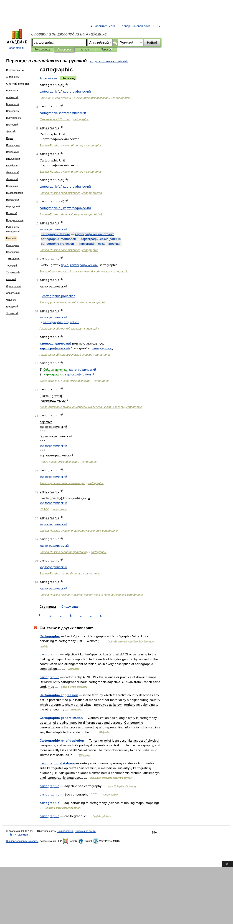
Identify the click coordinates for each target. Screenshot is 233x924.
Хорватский (13, 293)
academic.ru (17, 48)
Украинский (13, 272)
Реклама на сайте (85, 831)
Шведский (12, 306)
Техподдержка (65, 831)
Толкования (42, 49)
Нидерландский (15, 192)
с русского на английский (109, 61)
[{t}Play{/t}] (67, 84)
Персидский (13, 206)
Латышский (12, 172)
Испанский (12, 152)
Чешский (11, 299)
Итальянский (13, 158)
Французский (13, 286)
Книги (85, 49)
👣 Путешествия (19, 834)
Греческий (12, 124)
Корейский (12, 165)
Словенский (13, 252)
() (122, 98)
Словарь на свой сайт (135, 26)
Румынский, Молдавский (13, 229)
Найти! (152, 42)
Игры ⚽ (106, 49)
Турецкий (11, 265)
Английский (12, 77)
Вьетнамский (13, 117)
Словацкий (12, 245)
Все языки (12, 90)
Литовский (12, 179)
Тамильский (13, 258)
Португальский (14, 220)
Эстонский (12, 313)
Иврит (9, 138)
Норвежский (13, 199)
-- (75, 98)
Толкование (48, 78)
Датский (10, 131)
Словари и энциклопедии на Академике (69, 34)
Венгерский (12, 111)
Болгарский (12, 104)
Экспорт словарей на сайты (22, 841)
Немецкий (12, 186)
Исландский (13, 145)
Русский (11, 238)
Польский (11, 213)
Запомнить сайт (104, 26)
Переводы (64, 49)
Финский (11, 279)
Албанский (12, 97)
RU (155, 26)
